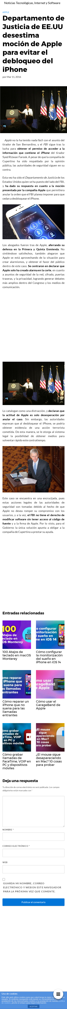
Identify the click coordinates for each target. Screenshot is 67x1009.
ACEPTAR (33, 1006)
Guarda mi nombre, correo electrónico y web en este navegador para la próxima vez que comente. (32, 887)
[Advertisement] (33, 326)
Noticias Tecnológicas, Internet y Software (32, 2)
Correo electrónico (16, 846)
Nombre (8, 829)
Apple (5, 12)
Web (4, 862)
